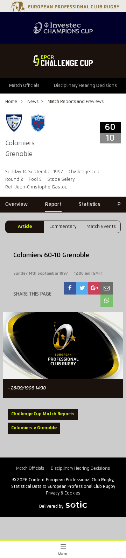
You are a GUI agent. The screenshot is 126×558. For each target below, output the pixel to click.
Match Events (101, 226)
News (32, 101)
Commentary (63, 226)
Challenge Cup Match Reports (43, 414)
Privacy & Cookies (63, 493)
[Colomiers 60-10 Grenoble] (70, 288)
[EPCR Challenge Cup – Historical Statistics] (63, 61)
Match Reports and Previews (76, 101)
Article (25, 226)
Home (11, 101)
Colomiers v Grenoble (34, 428)
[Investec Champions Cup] (63, 28)
